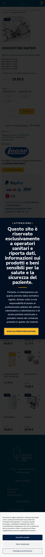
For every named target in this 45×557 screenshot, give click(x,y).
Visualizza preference (22, 551)
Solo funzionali (22, 544)
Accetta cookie (22, 537)
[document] (22, 278)
